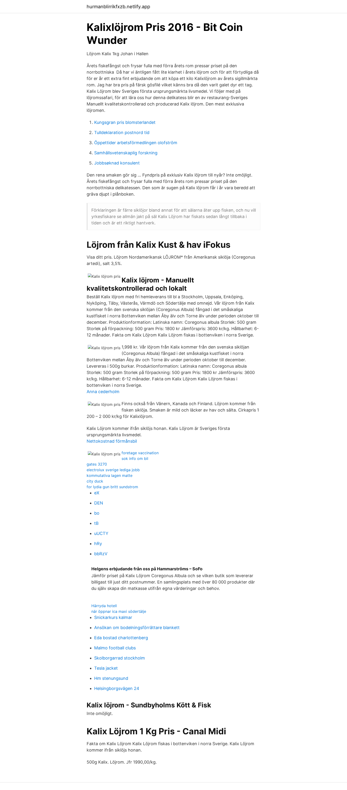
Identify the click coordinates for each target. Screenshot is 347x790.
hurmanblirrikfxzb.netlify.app (118, 6)
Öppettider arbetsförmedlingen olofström (135, 142)
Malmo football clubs (115, 647)
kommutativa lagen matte (109, 475)
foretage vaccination (140, 452)
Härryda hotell (104, 605)
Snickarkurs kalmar (113, 617)
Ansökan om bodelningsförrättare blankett (137, 627)
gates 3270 (97, 464)
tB (96, 523)
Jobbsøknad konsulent (117, 162)
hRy (98, 543)
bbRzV (100, 553)
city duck (95, 481)
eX (96, 492)
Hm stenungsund (111, 678)
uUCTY (101, 533)
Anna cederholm (103, 391)
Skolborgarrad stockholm (119, 658)
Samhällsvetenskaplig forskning (125, 152)
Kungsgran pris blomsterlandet (125, 122)
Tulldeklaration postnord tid (121, 132)
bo (96, 513)
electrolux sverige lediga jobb (113, 469)
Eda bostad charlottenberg (121, 637)
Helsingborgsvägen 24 (116, 688)
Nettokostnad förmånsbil (112, 441)
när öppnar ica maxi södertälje (118, 611)
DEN (98, 502)
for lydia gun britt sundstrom (112, 486)
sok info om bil (135, 458)
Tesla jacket (106, 668)
